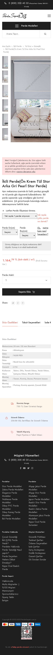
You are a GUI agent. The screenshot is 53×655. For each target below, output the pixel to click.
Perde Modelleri (29, 25)
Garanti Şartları (36, 556)
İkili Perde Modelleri (11, 518)
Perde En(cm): (8, 227)
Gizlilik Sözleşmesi (37, 553)
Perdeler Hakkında (11, 546)
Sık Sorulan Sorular (37, 559)
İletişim (5, 600)
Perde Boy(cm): (24, 229)
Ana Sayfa (6, 46)
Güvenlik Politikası (37, 537)
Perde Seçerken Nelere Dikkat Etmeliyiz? (9, 559)
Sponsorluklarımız (10, 594)
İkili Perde (18, 46)
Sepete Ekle (24, 291)
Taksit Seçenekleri (31, 322)
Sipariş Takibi (8, 597)
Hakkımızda (7, 581)
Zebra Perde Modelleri (12, 489)
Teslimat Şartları (36, 540)
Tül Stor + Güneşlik (33, 46)
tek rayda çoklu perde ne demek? (43, 218)
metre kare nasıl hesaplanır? (43, 231)
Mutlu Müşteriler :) (10, 584)
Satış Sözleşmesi (36, 549)
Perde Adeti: (8, 275)
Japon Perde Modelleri (39, 499)
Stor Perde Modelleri (12, 486)
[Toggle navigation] (49, 16)
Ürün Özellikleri (10, 322)
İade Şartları (34, 546)
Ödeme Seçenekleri (38, 543)
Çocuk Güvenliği (9, 537)
